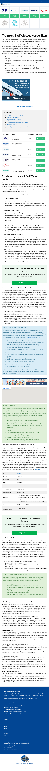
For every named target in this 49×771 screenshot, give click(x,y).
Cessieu (5, 724)
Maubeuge (32, 337)
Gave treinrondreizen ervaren (13, 117)
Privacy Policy (32, 766)
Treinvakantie (19, 763)
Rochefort (39, 337)
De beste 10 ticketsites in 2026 (14, 121)
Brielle (5, 722)
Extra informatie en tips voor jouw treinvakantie (17, 123)
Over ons (20, 766)
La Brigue (6, 719)
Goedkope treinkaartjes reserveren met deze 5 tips (18, 126)
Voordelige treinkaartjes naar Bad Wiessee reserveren (19, 116)
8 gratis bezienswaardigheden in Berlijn (12, 709)
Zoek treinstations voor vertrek (14, 119)
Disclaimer (25, 766)
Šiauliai (5, 726)
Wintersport (37, 469)
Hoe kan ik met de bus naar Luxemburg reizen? (14, 705)
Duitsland (19, 473)
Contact (15, 766)
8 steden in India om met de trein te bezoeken (14, 714)
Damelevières (7, 731)
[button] (25, 106)
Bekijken (41, 139)
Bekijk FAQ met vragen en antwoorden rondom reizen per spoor (21, 128)
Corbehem (27, 337)
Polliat (5, 735)
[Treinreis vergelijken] (5, 4)
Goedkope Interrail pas (12, 124)
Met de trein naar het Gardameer (11, 707)
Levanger (6, 733)
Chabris (5, 729)
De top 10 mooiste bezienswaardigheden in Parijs (15, 712)
